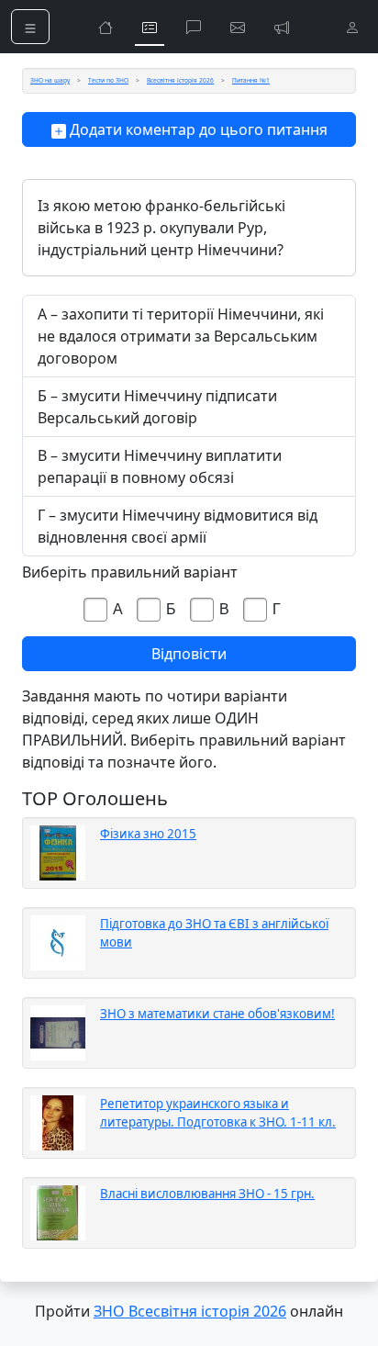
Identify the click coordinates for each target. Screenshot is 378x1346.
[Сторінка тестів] (149, 26)
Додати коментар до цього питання (197, 129)
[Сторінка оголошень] (281, 26)
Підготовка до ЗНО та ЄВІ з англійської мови (214, 932)
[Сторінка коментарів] (193, 26)
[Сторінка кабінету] (352, 26)
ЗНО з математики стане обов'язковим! (217, 1013)
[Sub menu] (30, 26)
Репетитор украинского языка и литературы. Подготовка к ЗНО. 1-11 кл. (218, 1112)
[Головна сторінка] (105, 26)
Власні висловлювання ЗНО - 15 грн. (207, 1193)
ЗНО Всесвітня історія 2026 (190, 1311)
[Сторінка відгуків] (237, 26)
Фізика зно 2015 (148, 833)
